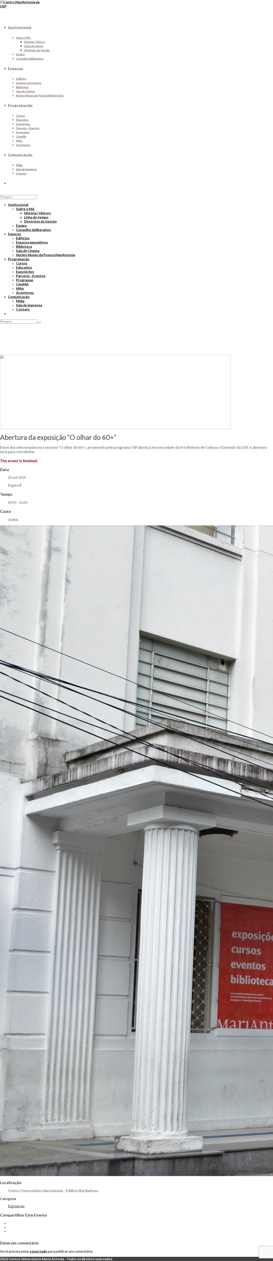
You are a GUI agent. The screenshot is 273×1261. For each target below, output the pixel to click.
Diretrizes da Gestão (40, 221)
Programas (24, 280)
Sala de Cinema (27, 251)
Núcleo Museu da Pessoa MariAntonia (45, 255)
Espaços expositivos (32, 242)
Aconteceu (25, 293)
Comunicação (19, 297)
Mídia (20, 301)
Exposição (16, 1206)
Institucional (18, 205)
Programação (18, 259)
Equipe (21, 226)
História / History (37, 213)
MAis (20, 288)
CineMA (22, 284)
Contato (23, 309)
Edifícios (23, 238)
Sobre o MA (25, 209)
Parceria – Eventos (30, 276)
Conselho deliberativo (33, 230)
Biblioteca (24, 246)
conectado (38, 1251)
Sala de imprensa (29, 305)
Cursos (21, 263)
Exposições (25, 272)
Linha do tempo (36, 217)
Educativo (24, 267)
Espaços (14, 234)
